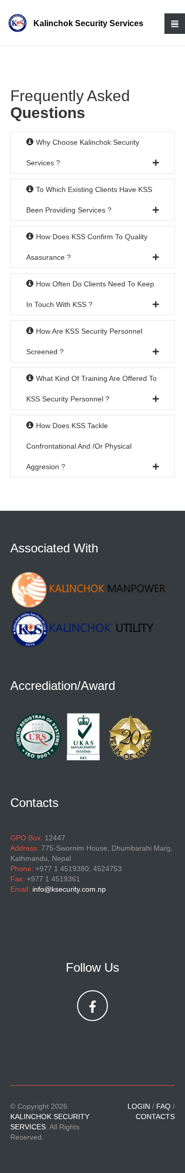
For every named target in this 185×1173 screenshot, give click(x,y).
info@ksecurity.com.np (69, 889)
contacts (155, 1116)
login (138, 1106)
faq (163, 1106)
